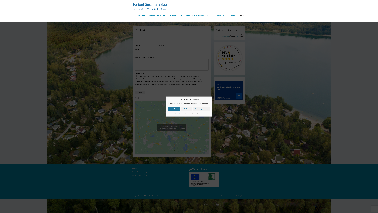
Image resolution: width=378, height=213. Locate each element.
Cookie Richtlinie (179, 113)
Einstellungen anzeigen (201, 109)
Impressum (200, 113)
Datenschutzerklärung (190, 113)
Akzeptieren (173, 109)
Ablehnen (186, 109)
